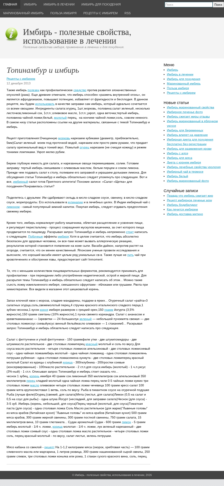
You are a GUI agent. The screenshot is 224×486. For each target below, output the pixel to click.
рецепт (49, 447)
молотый (60, 117)
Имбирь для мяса (179, 158)
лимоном (13, 206)
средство (80, 90)
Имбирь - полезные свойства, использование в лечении (77, 36)
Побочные (35, 236)
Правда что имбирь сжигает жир (190, 195)
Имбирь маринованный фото (188, 180)
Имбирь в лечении (180, 74)
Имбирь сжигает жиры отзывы (188, 116)
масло (34, 385)
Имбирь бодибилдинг (182, 205)
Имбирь (172, 69)
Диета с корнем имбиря (184, 162)
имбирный (20, 181)
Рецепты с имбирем (21, 78)
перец (30, 380)
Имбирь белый (177, 176)
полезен (33, 90)
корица (57, 426)
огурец (84, 147)
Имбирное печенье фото (185, 112)
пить (130, 255)
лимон (126, 422)
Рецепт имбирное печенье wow (189, 200)
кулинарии (75, 202)
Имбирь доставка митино (185, 214)
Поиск (218, 4)
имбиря (63, 236)
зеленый (85, 319)
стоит (130, 232)
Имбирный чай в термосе (185, 171)
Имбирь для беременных (185, 130)
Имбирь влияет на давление (187, 135)
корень (34, 376)
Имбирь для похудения (183, 79)
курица (68, 362)
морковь (64, 138)
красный (92, 344)
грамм (108, 309)
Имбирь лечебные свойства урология (194, 167)
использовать (44, 104)
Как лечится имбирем (182, 209)
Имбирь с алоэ (177, 153)
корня (44, 309)
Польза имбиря (178, 88)
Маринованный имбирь (184, 83)
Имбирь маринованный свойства (190, 107)
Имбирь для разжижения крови (189, 148)
